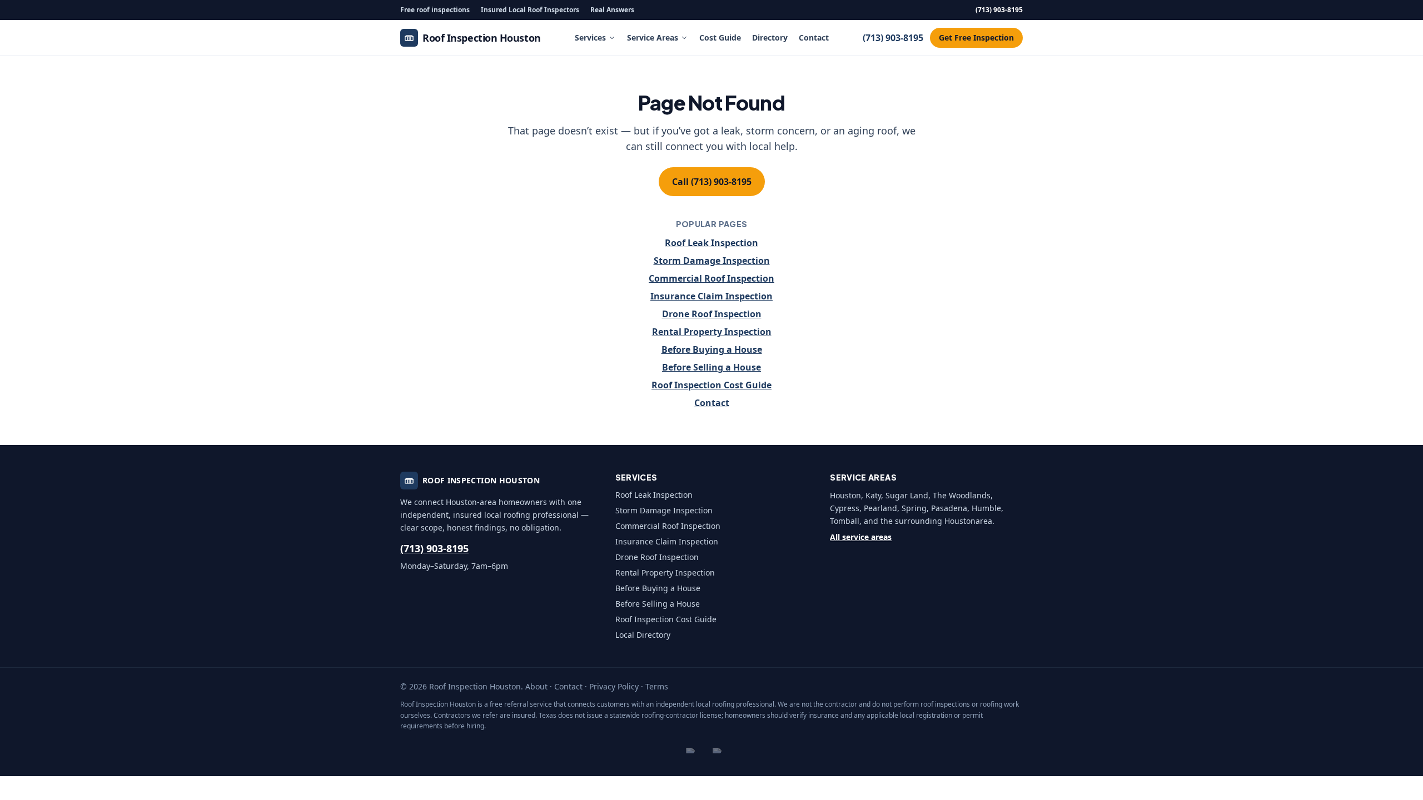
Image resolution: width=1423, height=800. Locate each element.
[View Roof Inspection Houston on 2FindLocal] (698, 750)
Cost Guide (720, 37)
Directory (770, 37)
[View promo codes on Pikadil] (725, 750)
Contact (814, 37)
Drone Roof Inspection (712, 314)
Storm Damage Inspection (712, 260)
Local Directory (642, 634)
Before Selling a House (711, 367)
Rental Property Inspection (712, 332)
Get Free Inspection (976, 37)
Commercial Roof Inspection (711, 278)
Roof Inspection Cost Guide (711, 385)
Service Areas (652, 37)
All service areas (861, 537)
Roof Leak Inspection (711, 243)
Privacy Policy (614, 686)
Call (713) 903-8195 (712, 182)
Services (590, 37)
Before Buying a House (711, 349)
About (536, 686)
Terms (656, 686)
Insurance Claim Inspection (711, 296)
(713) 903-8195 (999, 10)
